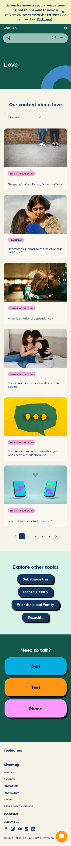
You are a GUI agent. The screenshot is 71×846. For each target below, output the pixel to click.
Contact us (11, 821)
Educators (11, 785)
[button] (10, 28)
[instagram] (13, 829)
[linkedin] (33, 829)
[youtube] (19, 829)
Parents (9, 779)
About (8, 799)
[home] (16, 750)
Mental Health (35, 591)
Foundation (12, 792)
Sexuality (36, 617)
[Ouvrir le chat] (61, 836)
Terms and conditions (18, 806)
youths (9, 772)
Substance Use (35, 579)
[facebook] (6, 829)
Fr (65, 28)
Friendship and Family (35, 604)
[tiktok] (26, 829)
